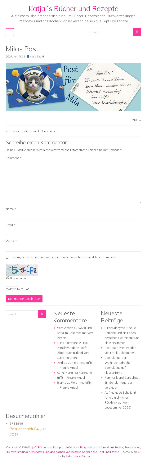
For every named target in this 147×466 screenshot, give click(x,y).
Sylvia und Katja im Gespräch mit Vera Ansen (75, 333)
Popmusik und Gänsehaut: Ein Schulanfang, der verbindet (122, 382)
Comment (13, 158)
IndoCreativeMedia (78, 456)
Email (10, 225)
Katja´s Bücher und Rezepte (73, 8)
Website (11, 241)
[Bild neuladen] (16, 278)
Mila (134, 120)
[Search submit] (137, 32)
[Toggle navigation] (10, 32)
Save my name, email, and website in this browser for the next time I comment (63, 257)
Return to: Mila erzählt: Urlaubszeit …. (34, 131)
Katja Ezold (37, 56)
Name (11, 209)
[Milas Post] (73, 87)
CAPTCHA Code (17, 289)
